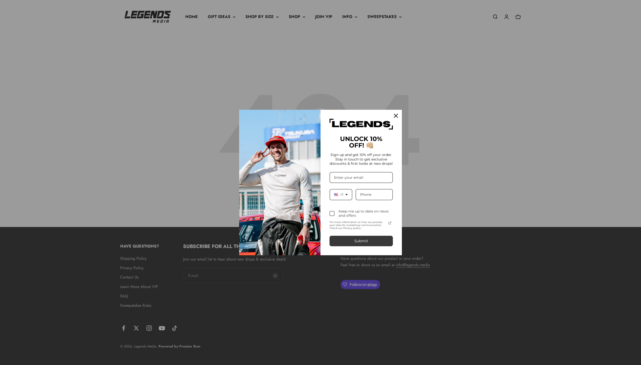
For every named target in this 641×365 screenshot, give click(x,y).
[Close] (396, 116)
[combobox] (341, 194)
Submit (361, 240)
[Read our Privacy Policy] (390, 223)
